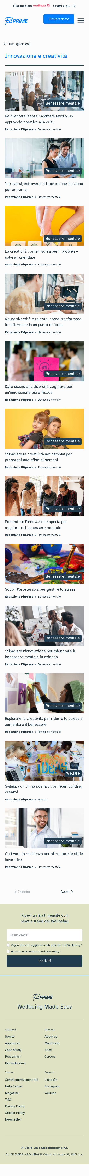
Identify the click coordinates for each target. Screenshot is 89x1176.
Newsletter (13, 1119)
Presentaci (12, 1056)
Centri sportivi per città (21, 1080)
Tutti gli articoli (19, 44)
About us (50, 1037)
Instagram (51, 1086)
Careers (50, 1056)
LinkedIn (50, 1080)
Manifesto (51, 1043)
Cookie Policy (15, 1113)
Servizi (10, 1037)
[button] (58, 19)
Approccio (12, 1043)
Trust (48, 1050)
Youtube (50, 1093)
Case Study (13, 1050)
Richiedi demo (15, 1063)
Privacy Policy (50, 951)
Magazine (12, 1093)
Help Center (13, 1086)
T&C (8, 1100)
